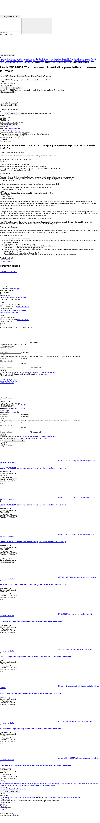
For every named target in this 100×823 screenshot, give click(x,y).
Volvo (2, 61)
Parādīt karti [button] (34, 342)
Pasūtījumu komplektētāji (33, 785)
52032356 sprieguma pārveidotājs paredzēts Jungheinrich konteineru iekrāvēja (35, 656)
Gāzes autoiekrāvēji (52, 783)
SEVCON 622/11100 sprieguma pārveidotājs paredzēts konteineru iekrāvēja (33, 584)
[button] (50, 44)
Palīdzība (10, 789)
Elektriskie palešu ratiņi (90, 783)
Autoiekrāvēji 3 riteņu (74, 783)
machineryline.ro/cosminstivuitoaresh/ (13, 310)
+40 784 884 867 (23, 307)
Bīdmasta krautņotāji (7, 785)
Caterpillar (57, 59)
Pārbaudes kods (35, 368)
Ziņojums (23, 363)
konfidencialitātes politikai (29, 372)
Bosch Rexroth (44, 59)
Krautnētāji (63, 783)
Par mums (3, 789)
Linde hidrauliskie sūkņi (82, 61)
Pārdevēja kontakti (20, 789)
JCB (67, 59)
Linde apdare (27, 62)
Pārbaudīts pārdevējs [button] (7, 287)
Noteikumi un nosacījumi (8, 797)
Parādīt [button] (14, 307)
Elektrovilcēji (19, 785)
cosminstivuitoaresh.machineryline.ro (13, 297)
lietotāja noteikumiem (48, 372)
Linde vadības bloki (52, 61)
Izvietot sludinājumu (8, 562)
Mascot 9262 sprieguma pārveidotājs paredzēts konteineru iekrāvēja (30, 693)
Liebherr (88, 59)
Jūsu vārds (25, 350)
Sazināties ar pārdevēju (9, 105)
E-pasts (24, 359)
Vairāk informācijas (6, 410)
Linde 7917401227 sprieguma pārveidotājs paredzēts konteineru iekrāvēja (33, 542)
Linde (7, 126)
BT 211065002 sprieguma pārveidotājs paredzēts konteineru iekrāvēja (31, 728)
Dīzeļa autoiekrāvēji (38, 783)
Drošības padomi (6, 261)
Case (51, 59)
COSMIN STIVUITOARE (8, 272)
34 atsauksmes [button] (5, 296)
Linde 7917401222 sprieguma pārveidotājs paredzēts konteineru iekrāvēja (33, 468)
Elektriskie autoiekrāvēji (22, 783)
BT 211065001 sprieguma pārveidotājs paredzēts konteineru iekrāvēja (31, 621)
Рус (4, 793)
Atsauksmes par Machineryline (58, 797)
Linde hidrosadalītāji (15, 62)
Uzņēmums (25, 352)
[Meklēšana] (36, 26)
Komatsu (81, 59)
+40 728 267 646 (23, 320)
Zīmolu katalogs (74, 797)
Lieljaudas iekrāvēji (48, 785)
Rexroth (93, 59)
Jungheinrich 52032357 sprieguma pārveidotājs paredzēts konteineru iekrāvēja (35, 765)
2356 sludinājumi (14, 288)
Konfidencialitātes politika (26, 797)
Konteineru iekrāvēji (7, 783)
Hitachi (63, 59)
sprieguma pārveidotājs (12, 128)
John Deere (74, 59)
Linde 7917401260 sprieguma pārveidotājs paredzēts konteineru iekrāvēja (33, 505)
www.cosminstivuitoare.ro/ (9, 312)
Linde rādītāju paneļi (66, 61)
